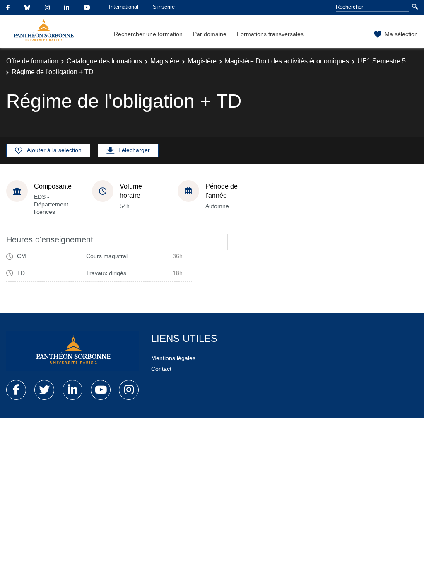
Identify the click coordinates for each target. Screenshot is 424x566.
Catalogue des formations (104, 61)
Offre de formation (32, 61)
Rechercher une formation (148, 34)
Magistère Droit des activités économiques (287, 61)
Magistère (164, 61)
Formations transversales (270, 34)
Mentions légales (173, 358)
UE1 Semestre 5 (381, 61)
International (123, 7)
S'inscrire (164, 7)
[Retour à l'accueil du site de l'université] (72, 351)
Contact (161, 368)
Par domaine (209, 34)
